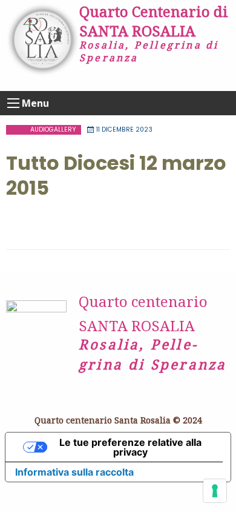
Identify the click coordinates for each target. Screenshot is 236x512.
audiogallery (53, 129)
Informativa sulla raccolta (74, 472)
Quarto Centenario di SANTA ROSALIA (153, 21)
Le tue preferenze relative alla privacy (130, 447)
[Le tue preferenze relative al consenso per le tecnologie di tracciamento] (214, 490)
